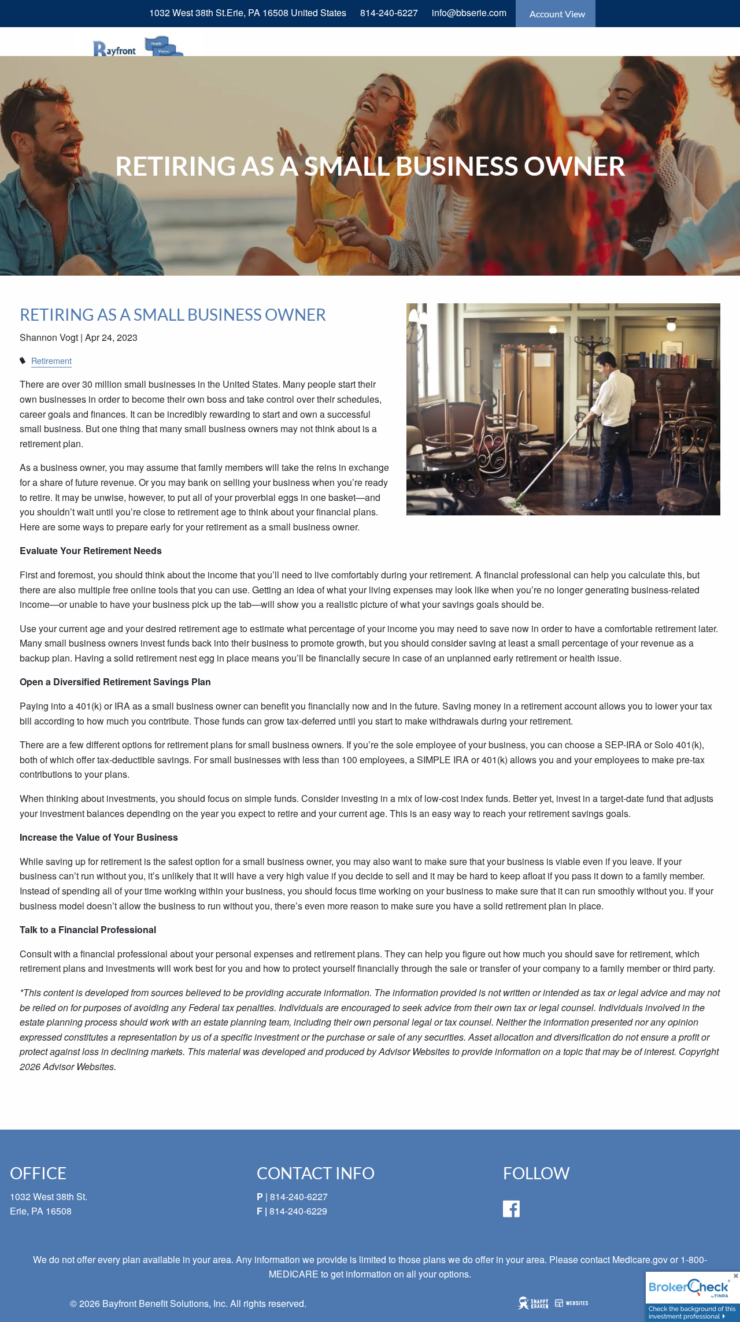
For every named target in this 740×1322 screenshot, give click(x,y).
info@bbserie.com (469, 12)
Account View (556, 13)
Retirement (51, 360)
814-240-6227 (389, 12)
